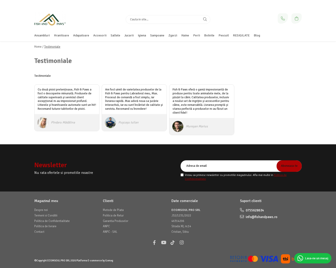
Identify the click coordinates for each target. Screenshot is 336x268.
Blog (257, 35)
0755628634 (254, 210)
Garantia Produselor (115, 221)
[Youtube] (163, 243)
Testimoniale (52, 47)
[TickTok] (172, 243)
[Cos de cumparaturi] (296, 18)
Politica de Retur (113, 215)
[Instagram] (181, 243)
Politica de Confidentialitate (52, 221)
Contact (39, 232)
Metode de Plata (113, 210)
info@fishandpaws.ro (261, 217)
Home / (38, 47)
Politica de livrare (45, 226)
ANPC (106, 226)
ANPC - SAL (110, 232)
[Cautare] (205, 19)
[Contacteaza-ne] (283, 18)
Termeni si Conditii (45, 215)
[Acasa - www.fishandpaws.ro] (62, 19)
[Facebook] (154, 243)
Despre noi (41, 210)
